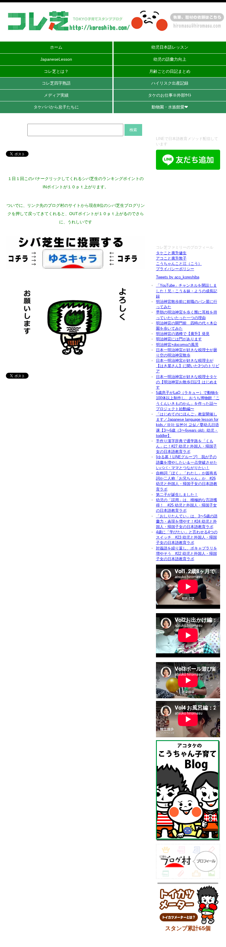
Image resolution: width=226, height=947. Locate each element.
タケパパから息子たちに (56, 107)
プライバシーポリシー (175, 269)
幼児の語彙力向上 (169, 59)
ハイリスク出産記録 (169, 83)
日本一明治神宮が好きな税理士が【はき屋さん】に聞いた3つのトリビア (187, 365)
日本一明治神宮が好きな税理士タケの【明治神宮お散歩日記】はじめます (186, 382)
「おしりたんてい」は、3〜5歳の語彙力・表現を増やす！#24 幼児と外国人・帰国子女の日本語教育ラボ (186, 521)
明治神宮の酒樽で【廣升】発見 (183, 333)
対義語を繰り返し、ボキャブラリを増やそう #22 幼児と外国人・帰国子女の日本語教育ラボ (186, 553)
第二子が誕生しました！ (177, 494)
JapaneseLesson (56, 59)
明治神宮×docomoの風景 (177, 344)
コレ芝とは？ (56, 71)
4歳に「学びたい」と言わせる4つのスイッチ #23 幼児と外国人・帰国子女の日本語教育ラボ (186, 537)
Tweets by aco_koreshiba (177, 277)
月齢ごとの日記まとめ (169, 71)
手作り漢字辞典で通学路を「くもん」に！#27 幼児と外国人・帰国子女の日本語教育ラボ (186, 446)
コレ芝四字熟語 (56, 83)
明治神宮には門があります (179, 339)
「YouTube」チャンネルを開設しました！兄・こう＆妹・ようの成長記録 (186, 290)
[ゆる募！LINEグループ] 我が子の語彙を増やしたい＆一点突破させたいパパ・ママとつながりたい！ (186, 462)
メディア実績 (56, 95)
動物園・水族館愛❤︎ (170, 107)
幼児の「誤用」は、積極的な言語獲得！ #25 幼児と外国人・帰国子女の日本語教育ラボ (186, 505)
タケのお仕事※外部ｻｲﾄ (169, 95)
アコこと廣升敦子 (171, 258)
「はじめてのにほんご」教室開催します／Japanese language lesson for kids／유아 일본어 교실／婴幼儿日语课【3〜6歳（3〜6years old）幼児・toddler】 (187, 425)
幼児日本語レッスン (169, 47)
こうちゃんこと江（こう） (179, 263)
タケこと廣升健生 (171, 253)
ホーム (56, 47)
